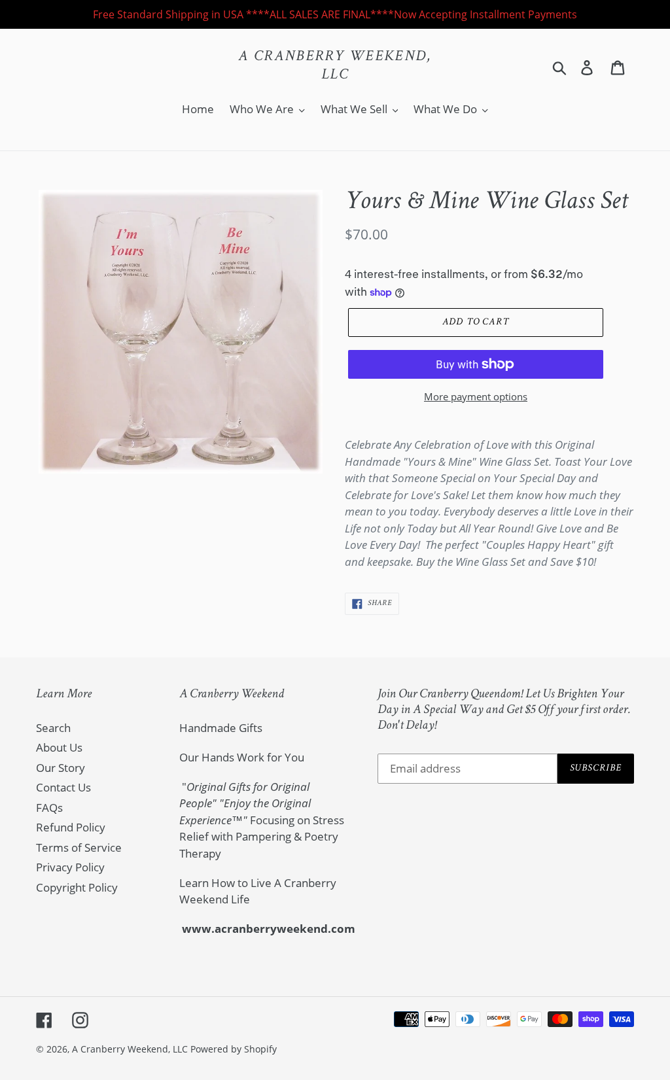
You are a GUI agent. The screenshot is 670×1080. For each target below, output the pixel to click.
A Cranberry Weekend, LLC (334, 66)
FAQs (49, 807)
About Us (59, 747)
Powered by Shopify (233, 1049)
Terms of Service (79, 847)
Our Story (60, 767)
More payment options (475, 396)
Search (53, 727)
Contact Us (63, 787)
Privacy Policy (70, 867)
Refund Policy (70, 827)
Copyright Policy (77, 887)
